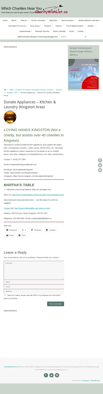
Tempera (85, 381)
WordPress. (95, 381)
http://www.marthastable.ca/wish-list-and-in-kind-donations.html (38, 195)
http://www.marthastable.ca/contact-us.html (32, 208)
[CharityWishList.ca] (100, 160)
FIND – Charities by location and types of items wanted (31, 90)
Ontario (59, 90)
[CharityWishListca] (100, 170)
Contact (7, 208)
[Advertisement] (34, 66)
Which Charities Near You (21, 8)
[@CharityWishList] (100, 165)
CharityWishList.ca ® (12, 367)
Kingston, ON (12, 93)
